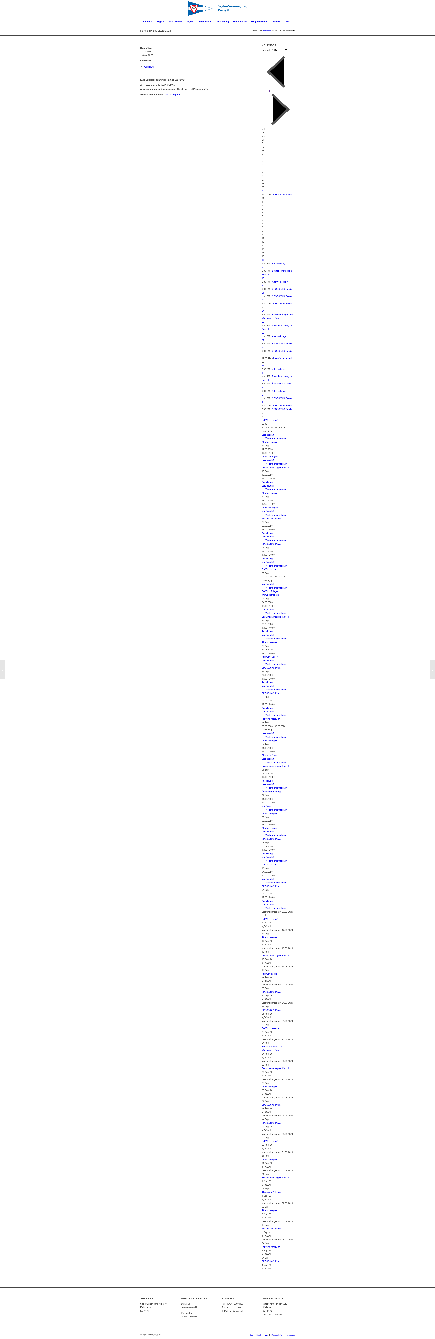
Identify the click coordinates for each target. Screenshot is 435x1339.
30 (263, 190)
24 (263, 310)
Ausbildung (149, 66)
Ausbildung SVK (173, 94)
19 (263, 278)
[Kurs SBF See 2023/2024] (2, 669)
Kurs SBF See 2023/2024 (155, 30)
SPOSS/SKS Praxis (282, 288)
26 (263, 332)
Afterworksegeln (280, 263)
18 (263, 267)
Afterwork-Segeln (270, 456)
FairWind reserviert (282, 194)
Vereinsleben (268, 806)
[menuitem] (147, 21)
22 (263, 299)
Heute (268, 91)
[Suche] (292, 30)
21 (263, 292)
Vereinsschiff (268, 434)
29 (263, 354)
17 (263, 259)
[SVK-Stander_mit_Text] (217, 8)
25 (263, 321)
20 (263, 285)
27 (263, 340)
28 (263, 347)
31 (263, 365)
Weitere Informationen (276, 438)
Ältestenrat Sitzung (281, 383)
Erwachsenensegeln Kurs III (275, 467)
